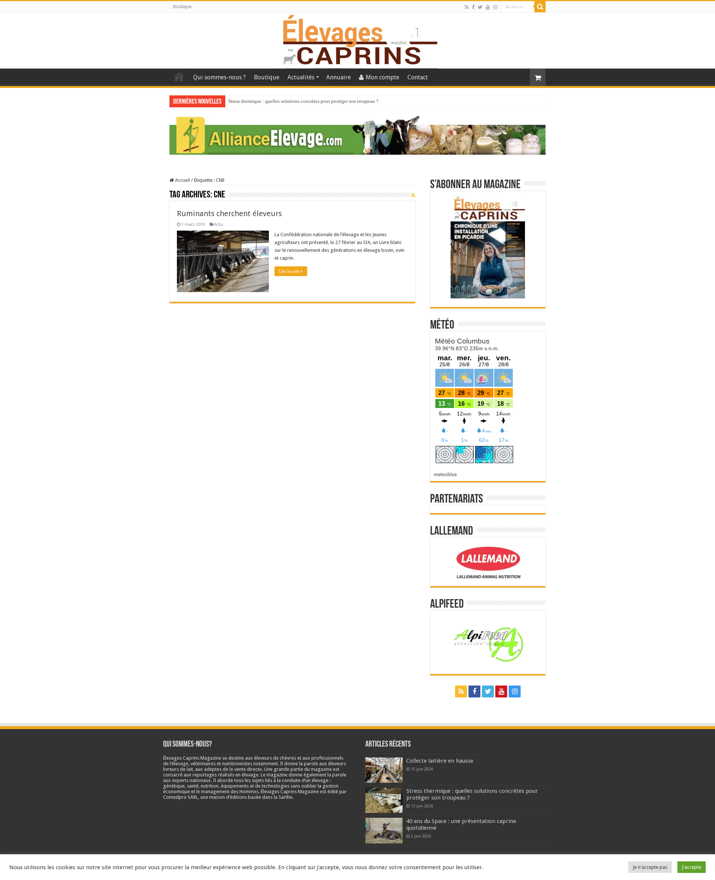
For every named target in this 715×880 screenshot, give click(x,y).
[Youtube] (488, 7)
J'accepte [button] (691, 867)
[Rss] (467, 7)
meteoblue (445, 474)
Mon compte (382, 77)
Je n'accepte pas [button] (650, 867)
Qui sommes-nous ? (219, 77)
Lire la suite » (291, 271)
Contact (417, 77)
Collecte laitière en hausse (439, 760)
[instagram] (495, 7)
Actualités (300, 77)
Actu (218, 224)
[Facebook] (473, 7)
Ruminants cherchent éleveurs (229, 213)
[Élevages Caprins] (357, 39)
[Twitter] (480, 7)
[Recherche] (540, 6)
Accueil (179, 76)
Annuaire (338, 77)
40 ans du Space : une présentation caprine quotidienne (284, 101)
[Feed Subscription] (413, 195)
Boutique (182, 6)
